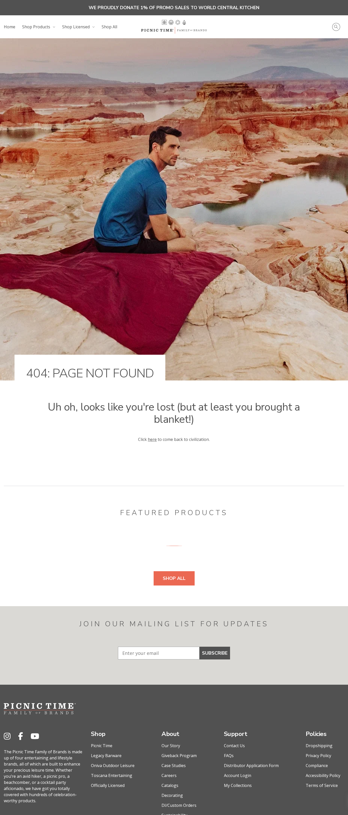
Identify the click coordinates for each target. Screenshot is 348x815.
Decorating (172, 795)
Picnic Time (101, 745)
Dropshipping (319, 745)
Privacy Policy (318, 755)
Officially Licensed (108, 785)
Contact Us (234, 745)
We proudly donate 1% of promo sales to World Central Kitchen (174, 8)
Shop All (109, 27)
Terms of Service (322, 785)
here (152, 439)
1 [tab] (174, 545)
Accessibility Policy (323, 775)
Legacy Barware (106, 755)
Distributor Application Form (251, 765)
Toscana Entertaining (111, 775)
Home (9, 27)
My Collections (238, 785)
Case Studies (174, 765)
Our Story (171, 745)
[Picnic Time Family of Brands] (174, 27)
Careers (169, 775)
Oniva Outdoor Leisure (113, 765)
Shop (98, 734)
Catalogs (170, 785)
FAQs (229, 755)
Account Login (237, 775)
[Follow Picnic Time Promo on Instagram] (7, 736)
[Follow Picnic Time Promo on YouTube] (35, 736)
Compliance (317, 765)
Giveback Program (179, 755)
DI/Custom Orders (179, 805)
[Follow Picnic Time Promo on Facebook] (20, 736)
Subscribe (214, 653)
